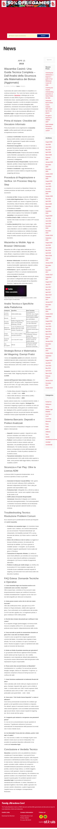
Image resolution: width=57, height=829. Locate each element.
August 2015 (49, 360)
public (47, 429)
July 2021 (48, 189)
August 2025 (49, 181)
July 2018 (48, 245)
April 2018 (48, 253)
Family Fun (49, 401)
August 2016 (49, 321)
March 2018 (49, 255)
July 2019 (48, 218)
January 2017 (49, 302)
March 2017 (49, 294)
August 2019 (49, 215)
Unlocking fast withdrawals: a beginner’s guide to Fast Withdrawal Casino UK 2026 (49, 79)
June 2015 (48, 365)
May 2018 (48, 250)
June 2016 (48, 326)
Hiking (47, 407)
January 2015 (49, 380)
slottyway (48, 431)
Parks (47, 426)
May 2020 (48, 198)
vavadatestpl (49, 444)
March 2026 (49, 154)
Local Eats (48, 418)
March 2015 (49, 373)
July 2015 (48, 363)
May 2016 (48, 329)
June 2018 (48, 247)
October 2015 (49, 353)
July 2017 (48, 284)
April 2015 (48, 370)
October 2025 (49, 174)
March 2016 (49, 334)
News (18, 86)
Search (43, 35)
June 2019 (48, 221)
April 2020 (48, 201)
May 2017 (48, 289)
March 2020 (49, 204)
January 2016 (49, 341)
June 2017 (48, 287)
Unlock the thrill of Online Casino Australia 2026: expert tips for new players (49, 107)
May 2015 (48, 368)
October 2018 (49, 235)
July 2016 (48, 323)
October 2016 (49, 314)
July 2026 (48, 144)
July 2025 (48, 183)
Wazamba (17, 95)
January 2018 (49, 262)
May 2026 (48, 149)
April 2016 (48, 331)
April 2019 (48, 223)
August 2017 (49, 282)
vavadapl (48, 442)
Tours (47, 434)
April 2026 (48, 152)
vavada (47, 437)
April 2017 (48, 292)
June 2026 (48, 147)
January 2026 (49, 162)
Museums (48, 421)
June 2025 (48, 186)
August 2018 (49, 242)
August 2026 (49, 142)
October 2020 (49, 196)
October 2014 (49, 387)
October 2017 (49, 274)
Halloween (48, 404)
